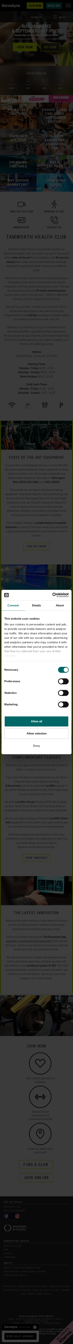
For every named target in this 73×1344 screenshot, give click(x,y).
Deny (36, 745)
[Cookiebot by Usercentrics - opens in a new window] (52, 595)
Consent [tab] (13, 605)
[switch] (63, 681)
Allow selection (37, 733)
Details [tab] (36, 605)
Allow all (36, 721)
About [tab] (60, 605)
